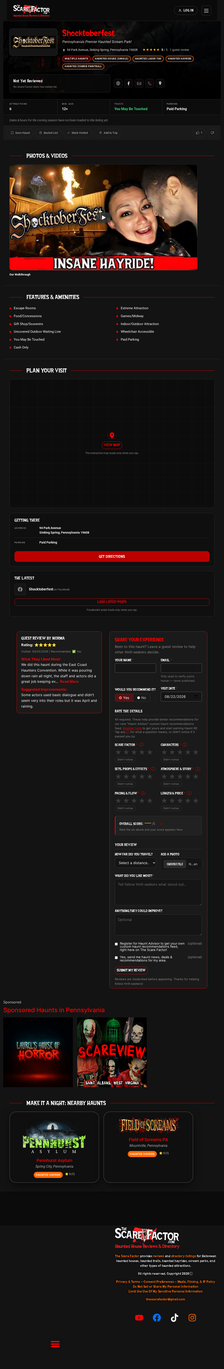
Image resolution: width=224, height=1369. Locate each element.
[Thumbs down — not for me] (212, 133)
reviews (158, 1256)
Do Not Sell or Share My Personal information (165, 1287)
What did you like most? (134, 876)
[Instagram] (192, 1317)
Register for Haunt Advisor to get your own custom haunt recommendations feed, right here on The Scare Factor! (161, 947)
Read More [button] (69, 681)
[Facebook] (128, 83)
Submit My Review (131, 970)
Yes (126, 697)
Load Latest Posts (112, 602)
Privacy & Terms (128, 1282)
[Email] (139, 83)
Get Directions (112, 556)
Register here (132, 728)
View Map (112, 445)
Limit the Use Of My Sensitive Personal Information (166, 1291)
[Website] (118, 83)
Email (166, 660)
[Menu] (206, 10)
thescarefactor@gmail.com (165, 1299)
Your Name (124, 660)
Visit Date (169, 688)
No (143, 697)
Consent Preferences (159, 1282)
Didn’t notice (125, 759)
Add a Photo (170, 854)
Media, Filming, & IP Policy (196, 1282)
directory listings (183, 1256)
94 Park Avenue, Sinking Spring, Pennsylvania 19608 (102, 50)
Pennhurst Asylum (54, 1160)
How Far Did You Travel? (133, 854)
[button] (55, 1344)
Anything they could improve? (138, 911)
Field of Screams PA (148, 1139)
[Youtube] (139, 1317)
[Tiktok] (174, 1317)
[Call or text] (149, 83)
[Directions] (160, 83)
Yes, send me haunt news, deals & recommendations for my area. (161, 959)
